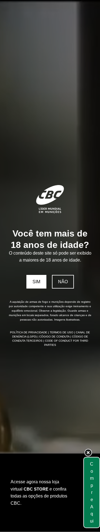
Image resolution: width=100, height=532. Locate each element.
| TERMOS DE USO (61, 332)
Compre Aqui (92, 492)
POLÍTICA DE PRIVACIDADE (29, 332)
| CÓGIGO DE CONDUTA (54, 336)
